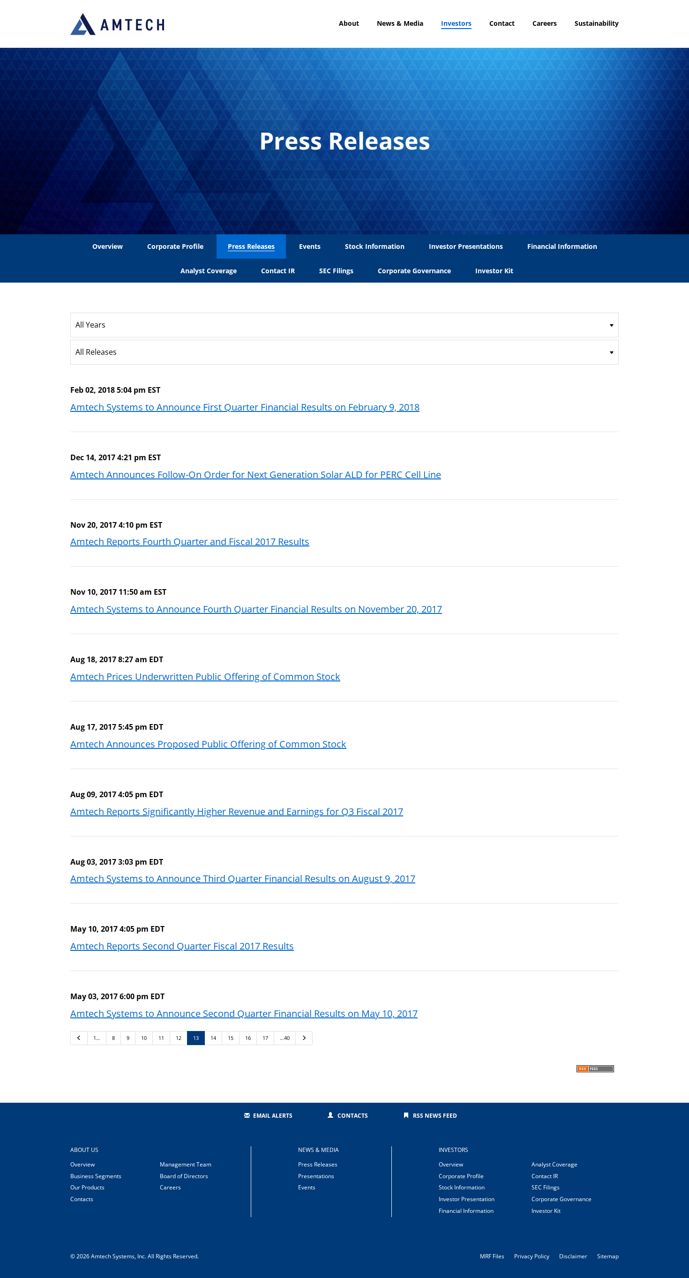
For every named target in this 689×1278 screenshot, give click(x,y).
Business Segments (95, 1176)
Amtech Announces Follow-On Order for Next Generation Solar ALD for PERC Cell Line (255, 474)
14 (213, 1037)
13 (196, 1037)
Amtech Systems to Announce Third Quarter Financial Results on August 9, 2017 (242, 878)
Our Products (87, 1187)
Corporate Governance (414, 270)
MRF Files (492, 1256)
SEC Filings (336, 270)
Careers (544, 23)
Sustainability (597, 23)
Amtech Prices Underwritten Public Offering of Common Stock (205, 676)
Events (310, 246)
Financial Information (562, 246)
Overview (107, 246)
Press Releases (251, 246)
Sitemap (608, 1256)
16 (248, 1037)
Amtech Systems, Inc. (118, 1256)
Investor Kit (494, 270)
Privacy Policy (531, 1256)
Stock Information (374, 246)
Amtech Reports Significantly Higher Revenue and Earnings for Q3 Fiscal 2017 (236, 811)
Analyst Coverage (208, 270)
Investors (456, 23)
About (349, 23)
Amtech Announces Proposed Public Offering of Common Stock (208, 744)
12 (178, 1037)
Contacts (352, 1116)
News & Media (400, 23)
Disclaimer (573, 1256)
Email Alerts (272, 1116)
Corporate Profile (175, 246)
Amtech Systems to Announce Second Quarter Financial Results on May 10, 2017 (244, 1013)
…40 (285, 1037)
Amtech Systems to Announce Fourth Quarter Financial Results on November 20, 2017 (256, 609)
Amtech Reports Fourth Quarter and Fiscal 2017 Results (189, 541)
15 (230, 1037)
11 (161, 1037)
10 (144, 1037)
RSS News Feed (435, 1116)
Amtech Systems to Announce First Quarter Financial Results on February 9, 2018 (244, 407)
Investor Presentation (466, 1199)
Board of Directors (184, 1176)
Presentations (316, 1176)
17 (265, 1037)
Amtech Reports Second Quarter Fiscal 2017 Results (182, 946)
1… (96, 1037)
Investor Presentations (466, 246)
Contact (502, 23)
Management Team (185, 1164)
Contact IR (278, 270)
